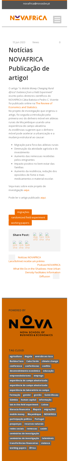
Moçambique (34, 414)
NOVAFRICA (50, 414)
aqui (26, 190)
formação (15, 395)
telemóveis (48, 438)
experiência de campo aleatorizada (28, 380)
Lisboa (44, 404)
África (32, 448)
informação (45, 399)
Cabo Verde (32, 361)
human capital (28, 399)
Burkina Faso (16, 361)
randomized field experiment (28, 217)
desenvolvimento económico (25, 370)
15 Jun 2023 (18, 42)
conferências (32, 366)
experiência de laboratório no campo (29, 390)
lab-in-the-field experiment (24, 404)
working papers (20, 223)
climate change (50, 361)
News (36, 42)
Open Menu (57, 19)
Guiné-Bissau (51, 395)
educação (48, 370)
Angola (28, 356)
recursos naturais (34, 423)
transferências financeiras (24, 443)
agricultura (16, 356)
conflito (46, 366)
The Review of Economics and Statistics (30, 105)
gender (27, 395)
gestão (37, 395)
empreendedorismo (20, 375)
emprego (38, 375)
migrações (23, 212)
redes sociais (17, 428)
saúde (43, 428)
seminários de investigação (24, 433)
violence (45, 443)
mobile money (17, 414)
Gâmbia (14, 399)
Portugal (39, 419)
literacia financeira (20, 409)
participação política (21, 419)
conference (16, 366)
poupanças (15, 423)
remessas (32, 428)
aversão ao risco (44, 356)
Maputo (37, 409)
